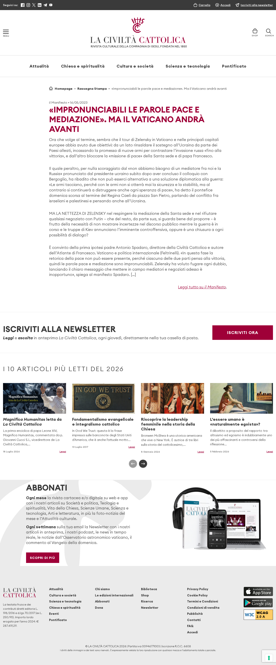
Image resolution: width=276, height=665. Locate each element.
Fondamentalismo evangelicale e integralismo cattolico (103, 422)
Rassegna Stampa (92, 89)
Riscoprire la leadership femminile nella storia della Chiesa (168, 424)
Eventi (54, 614)
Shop (145, 595)
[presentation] (133, 464)
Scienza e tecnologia (188, 66)
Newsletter (149, 608)
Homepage (64, 89)
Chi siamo (102, 589)
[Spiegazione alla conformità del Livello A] (258, 615)
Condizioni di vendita (203, 608)
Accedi (192, 632)
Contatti (194, 620)
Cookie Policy (197, 595)
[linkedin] (39, 5)
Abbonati (102, 601)
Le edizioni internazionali (114, 595)
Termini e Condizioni (202, 601)
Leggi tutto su (202, 287)
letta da (32, 422)
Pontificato (234, 66)
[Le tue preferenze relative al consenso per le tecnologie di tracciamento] (269, 658)
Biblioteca (149, 589)
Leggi (63, 451)
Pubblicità (195, 614)
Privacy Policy (197, 589)
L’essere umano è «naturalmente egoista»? (235, 422)
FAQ (190, 626)
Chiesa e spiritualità (82, 66)
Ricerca (147, 601)
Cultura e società (135, 66)
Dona (99, 608)
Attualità (39, 66)
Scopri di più (42, 558)
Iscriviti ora (242, 332)
